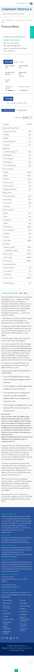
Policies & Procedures (6, 607)
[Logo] (6, 4)
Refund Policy (7, 603)
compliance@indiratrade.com (10, 579)
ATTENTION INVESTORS (9, 293)
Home (3, 20)
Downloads (23, 603)
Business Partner (25, 606)
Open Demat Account (7, 623)
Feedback (23, 609)
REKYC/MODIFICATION (23, 3)
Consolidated (8, 110)
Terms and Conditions (23, 625)
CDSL (25, 293)
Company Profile (20, 20)
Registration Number (7, 633)
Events (5, 611)
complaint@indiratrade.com (10, 587)
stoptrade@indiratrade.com (17, 595)
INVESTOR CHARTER (8, 590)
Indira (16, 670)
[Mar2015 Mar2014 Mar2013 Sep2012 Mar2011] (27, 118)
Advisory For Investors (24, 630)
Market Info (10, 20)
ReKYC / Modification (7, 628)
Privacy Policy (7, 600)
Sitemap (22, 600)
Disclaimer (23, 615)
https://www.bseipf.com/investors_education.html (17, 437)
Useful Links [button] (7, 614)
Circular (5, 616)
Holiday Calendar (8, 619)
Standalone (22, 110)
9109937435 (5, 597)
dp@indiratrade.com (18, 499)
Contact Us (23, 612)
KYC (20, 293)
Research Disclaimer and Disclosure (25, 619)
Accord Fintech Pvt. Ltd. (17, 650)
